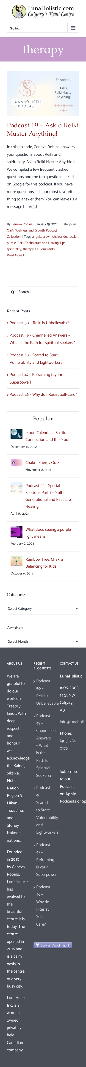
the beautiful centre (14, 912)
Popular (43, 418)
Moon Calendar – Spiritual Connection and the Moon (48, 436)
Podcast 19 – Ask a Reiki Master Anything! (43, 129)
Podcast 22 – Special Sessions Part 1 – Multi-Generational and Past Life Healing (48, 496)
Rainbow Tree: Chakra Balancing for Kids (44, 563)
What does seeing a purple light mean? (48, 533)
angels (36, 237)
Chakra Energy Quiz (42, 462)
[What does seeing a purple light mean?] (16, 529)
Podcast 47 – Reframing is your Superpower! (43, 859)
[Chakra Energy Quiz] (16, 463)
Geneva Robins (21, 224)
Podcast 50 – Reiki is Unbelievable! (39, 323)
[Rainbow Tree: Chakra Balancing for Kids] (16, 559)
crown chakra (52, 237)
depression (70, 237)
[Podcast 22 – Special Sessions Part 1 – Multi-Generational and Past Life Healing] (16, 486)
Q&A (10, 230)
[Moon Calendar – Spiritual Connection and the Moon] (16, 433)
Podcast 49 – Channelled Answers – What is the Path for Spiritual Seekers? (43, 745)
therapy (28, 249)
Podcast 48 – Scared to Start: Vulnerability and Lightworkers (43, 810)
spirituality (14, 249)
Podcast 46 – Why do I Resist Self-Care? (43, 394)
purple (11, 243)
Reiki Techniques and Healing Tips (41, 243)
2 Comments (46, 249)
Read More (14, 255)
